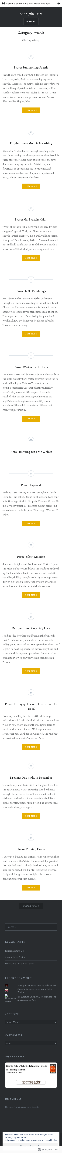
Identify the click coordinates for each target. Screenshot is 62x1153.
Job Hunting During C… (28, 996)
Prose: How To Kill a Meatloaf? (19, 963)
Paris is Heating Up (14, 950)
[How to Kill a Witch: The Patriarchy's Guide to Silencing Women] (53, 1072)
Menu (32, 21)
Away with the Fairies (15, 957)
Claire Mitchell (15, 1073)
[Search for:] (31, 927)
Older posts (31, 905)
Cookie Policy (52, 1140)
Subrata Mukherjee (26, 989)
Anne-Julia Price (31, 14)
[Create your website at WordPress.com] (31, 3)
